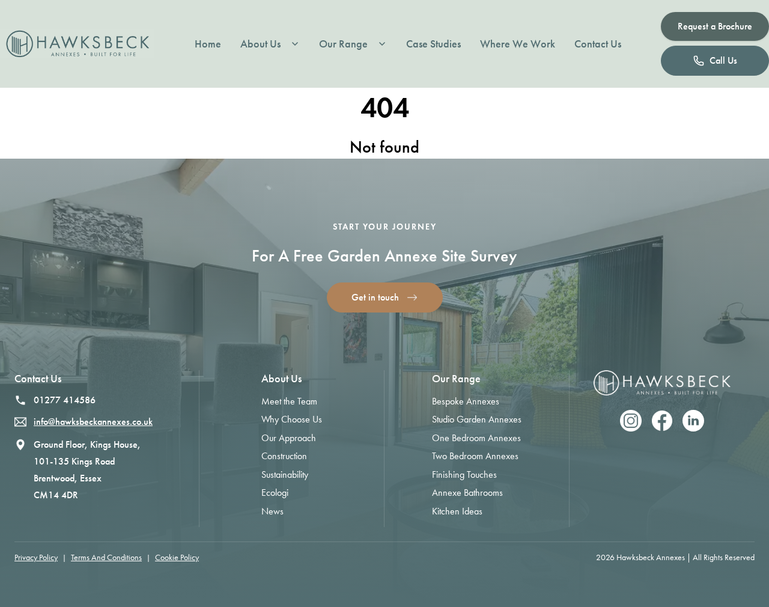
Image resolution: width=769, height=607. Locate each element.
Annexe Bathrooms (467, 492)
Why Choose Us (291, 419)
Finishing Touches (464, 474)
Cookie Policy (177, 557)
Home (208, 43)
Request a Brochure (715, 26)
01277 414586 (65, 400)
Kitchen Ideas (457, 511)
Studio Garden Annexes (476, 419)
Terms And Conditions (106, 557)
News (272, 511)
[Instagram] (631, 421)
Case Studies (433, 43)
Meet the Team (289, 401)
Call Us (723, 60)
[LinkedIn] (693, 421)
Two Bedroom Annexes (475, 456)
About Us (260, 43)
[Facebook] (662, 421)
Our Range (343, 43)
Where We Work (517, 43)
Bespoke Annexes (465, 401)
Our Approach (288, 438)
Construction (284, 456)
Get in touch (375, 297)
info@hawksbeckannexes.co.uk (93, 421)
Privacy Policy (36, 557)
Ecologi (274, 492)
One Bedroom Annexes (476, 438)
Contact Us (597, 43)
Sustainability (284, 474)
